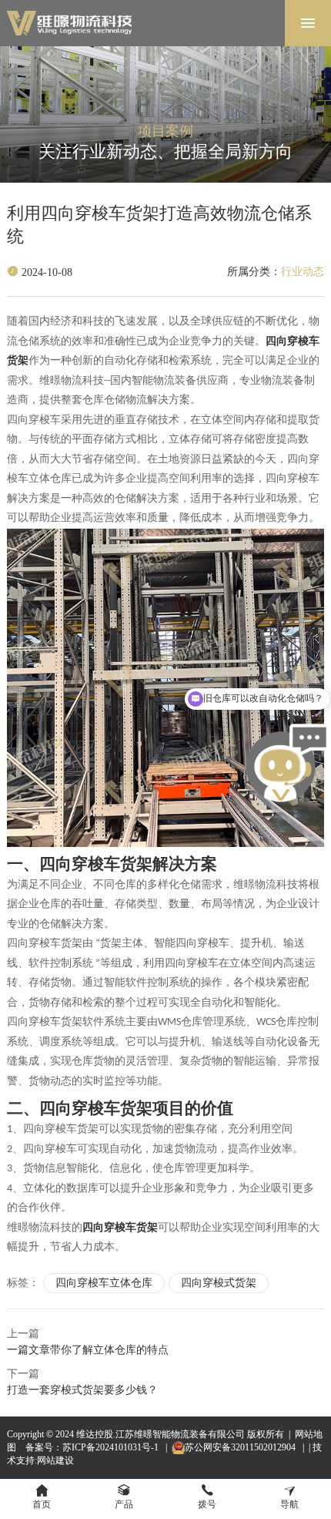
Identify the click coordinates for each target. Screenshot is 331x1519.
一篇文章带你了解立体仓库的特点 (88, 1350)
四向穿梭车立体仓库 (103, 1283)
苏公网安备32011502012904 (241, 1447)
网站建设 (55, 1460)
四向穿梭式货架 (218, 1283)
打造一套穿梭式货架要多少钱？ (82, 1390)
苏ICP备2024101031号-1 (111, 1447)
